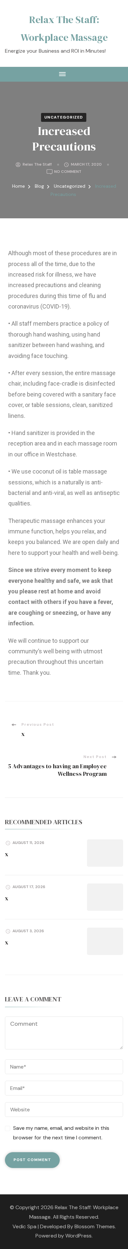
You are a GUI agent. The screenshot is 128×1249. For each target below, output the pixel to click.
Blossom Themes (95, 1226)
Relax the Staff (37, 164)
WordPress (78, 1235)
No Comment (67, 171)
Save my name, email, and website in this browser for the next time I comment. (61, 1133)
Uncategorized (63, 117)
